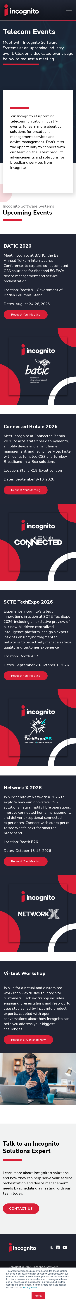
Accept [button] (38, 1295)
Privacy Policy (30, 1287)
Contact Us (21, 1208)
